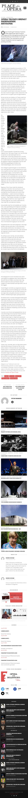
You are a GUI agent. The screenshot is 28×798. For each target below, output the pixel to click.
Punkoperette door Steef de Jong (9, 653)
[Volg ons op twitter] (2, 689)
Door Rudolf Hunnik (10, 736)
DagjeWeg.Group (14, 793)
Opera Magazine (3, 620)
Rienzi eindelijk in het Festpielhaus (14, 749)
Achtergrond (4, 452)
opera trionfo (18, 376)
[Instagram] (13, 1)
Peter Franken (6, 27)
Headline (14, 428)
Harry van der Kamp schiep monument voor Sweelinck (15, 710)
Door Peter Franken (10, 751)
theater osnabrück (5, 378)
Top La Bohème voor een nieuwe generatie (11, 502)
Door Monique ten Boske (11, 706)
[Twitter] (15, 1)
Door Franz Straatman (10, 758)
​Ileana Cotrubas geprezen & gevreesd (15, 704)
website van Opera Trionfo (12, 372)
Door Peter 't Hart (9, 740)
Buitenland (10, 499)
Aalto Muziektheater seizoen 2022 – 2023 (11, 529)
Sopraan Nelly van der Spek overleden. (15, 726)
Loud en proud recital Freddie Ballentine (16, 744)
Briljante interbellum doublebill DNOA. (11, 432)
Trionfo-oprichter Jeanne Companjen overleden (13, 551)
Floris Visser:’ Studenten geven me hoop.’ (11, 456)
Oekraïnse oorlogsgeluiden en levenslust (13, 734)
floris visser (12, 376)
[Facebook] (10, 1)
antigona (6, 376)
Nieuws (7, 527)
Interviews (21, 499)
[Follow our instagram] (2, 693)
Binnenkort (3, 428)
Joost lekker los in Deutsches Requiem (15, 721)
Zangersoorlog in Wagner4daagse (15, 739)
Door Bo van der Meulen (10, 728)
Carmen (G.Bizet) (5, 631)
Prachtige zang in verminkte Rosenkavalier (13, 756)
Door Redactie (8, 712)
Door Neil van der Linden (11, 717)
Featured (3, 17)
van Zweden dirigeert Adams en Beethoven (11, 645)
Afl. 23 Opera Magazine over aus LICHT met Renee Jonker (16, 620)
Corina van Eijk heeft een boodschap (15, 779)
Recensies (21, 476)
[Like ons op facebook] (15, 689)
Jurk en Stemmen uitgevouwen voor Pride (16, 715)
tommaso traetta (14, 378)
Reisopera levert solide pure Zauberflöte (11, 478)
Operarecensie (9, 17)
